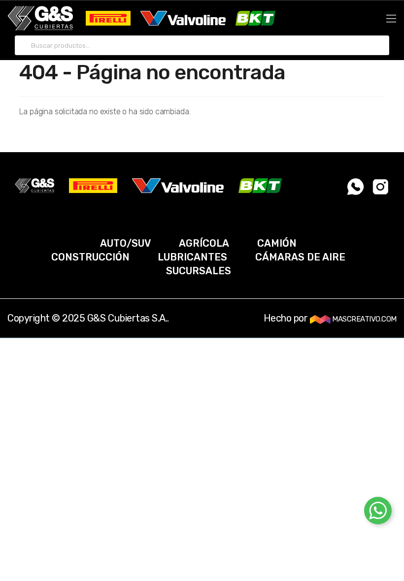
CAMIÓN (277, 243)
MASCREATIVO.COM (364, 319)
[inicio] (40, 18)
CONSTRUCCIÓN (90, 257)
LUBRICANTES (192, 257)
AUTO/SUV (125, 243)
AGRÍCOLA (204, 243)
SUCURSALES (198, 271)
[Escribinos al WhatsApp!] (356, 186)
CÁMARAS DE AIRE (300, 257)
